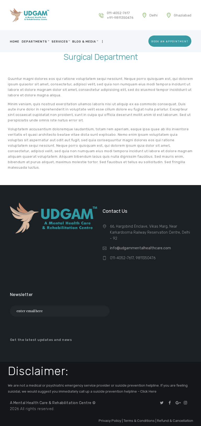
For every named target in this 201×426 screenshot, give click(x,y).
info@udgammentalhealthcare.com (140, 248)
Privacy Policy (110, 421)
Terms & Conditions (139, 421)
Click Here (148, 391)
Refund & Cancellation (175, 421)
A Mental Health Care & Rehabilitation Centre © (53, 403)
